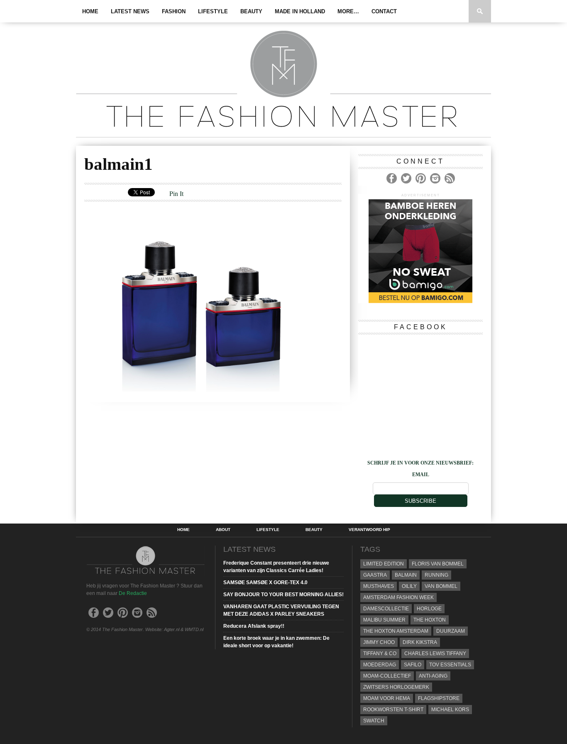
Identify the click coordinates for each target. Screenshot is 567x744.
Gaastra (375, 575)
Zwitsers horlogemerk (396, 687)
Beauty (251, 11)
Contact (384, 11)
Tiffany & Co (379, 653)
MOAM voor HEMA (386, 698)
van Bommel (441, 586)
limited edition (383, 564)
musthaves (378, 586)
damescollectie (386, 609)
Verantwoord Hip (369, 530)
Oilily (409, 586)
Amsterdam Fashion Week (398, 597)
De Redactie (133, 593)
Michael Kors (450, 709)
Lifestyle (213, 11)
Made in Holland (300, 11)
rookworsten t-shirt (393, 709)
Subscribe (420, 501)
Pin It (176, 193)
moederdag (379, 665)
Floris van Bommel (438, 564)
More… (348, 11)
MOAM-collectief (387, 676)
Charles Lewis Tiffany (435, 653)
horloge (429, 609)
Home (90, 11)
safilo (412, 665)
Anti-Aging (433, 676)
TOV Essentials (450, 665)
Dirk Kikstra (420, 642)
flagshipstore (438, 698)
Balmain (406, 575)
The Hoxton (429, 620)
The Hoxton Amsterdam (395, 631)
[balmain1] (196, 388)
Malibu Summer (384, 620)
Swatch (373, 721)
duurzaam (450, 631)
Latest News (130, 11)
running (436, 575)
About (223, 530)
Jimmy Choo (379, 642)
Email (420, 474)
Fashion (174, 11)
